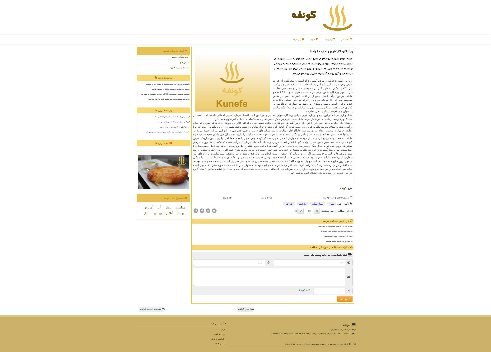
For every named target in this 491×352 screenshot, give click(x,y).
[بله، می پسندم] (317, 211)
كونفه (303, 14)
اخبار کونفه (244, 308)
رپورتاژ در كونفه (219, 334)
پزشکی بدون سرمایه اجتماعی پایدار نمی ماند (336, 231)
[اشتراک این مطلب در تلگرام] (208, 210)
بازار (146, 213)
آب (159, 207)
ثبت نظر (343, 299)
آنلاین (169, 213)
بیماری (157, 213)
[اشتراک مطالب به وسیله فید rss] (196, 210)
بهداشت (180, 207)
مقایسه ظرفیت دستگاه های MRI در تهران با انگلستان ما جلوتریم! (165, 94)
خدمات (307, 92)
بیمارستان (317, 203)
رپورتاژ (181, 213)
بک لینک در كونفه (218, 339)
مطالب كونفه (220, 343)
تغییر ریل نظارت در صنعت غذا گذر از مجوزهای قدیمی (170, 89)
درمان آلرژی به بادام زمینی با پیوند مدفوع (338, 236)
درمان (237, 115)
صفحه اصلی (345, 39)
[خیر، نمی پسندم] (300, 211)
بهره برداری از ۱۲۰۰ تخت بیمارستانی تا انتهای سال (335, 226)
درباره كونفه (297, 39)
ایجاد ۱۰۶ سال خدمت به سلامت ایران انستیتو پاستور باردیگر (167, 132)
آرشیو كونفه (328, 39)
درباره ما (222, 329)
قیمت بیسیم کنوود (179, 67)
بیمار (331, 203)
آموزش (312, 39)
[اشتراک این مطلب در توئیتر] (214, 210)
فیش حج (184, 62)
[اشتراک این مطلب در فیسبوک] (202, 210)
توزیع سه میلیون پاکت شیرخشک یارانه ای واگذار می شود (168, 99)
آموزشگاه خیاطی (180, 56)
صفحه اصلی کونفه (151, 308)
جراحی (289, 203)
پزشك (327, 111)
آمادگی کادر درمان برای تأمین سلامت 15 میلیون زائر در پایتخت (167, 84)
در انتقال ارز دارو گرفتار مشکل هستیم (339, 241)
